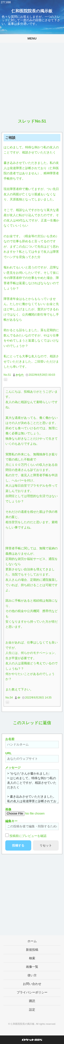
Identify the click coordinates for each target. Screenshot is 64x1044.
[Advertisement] (32, 83)
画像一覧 (32, 966)
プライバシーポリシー (32, 992)
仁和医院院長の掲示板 (32, 11)
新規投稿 (32, 949)
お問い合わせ (32, 984)
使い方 (32, 975)
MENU (32, 38)
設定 (32, 1009)
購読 (32, 1001)
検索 (32, 958)
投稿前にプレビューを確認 (28, 836)
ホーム (32, 941)
